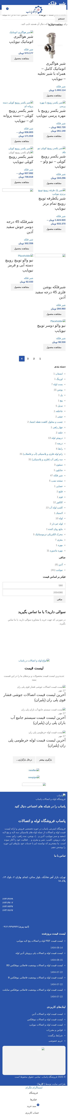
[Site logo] (34, 9)
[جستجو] (15, 10)
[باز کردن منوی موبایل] (60, 10)
